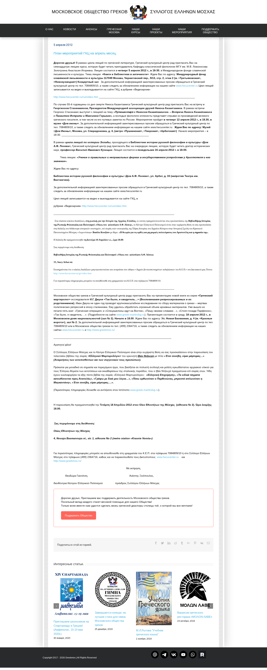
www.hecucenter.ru (187, 85)
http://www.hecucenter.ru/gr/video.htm (73, 273)
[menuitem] (51, 30)
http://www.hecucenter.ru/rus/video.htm (76, 96)
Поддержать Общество (78, 515)
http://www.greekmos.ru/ (101, 329)
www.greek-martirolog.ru (130, 314)
